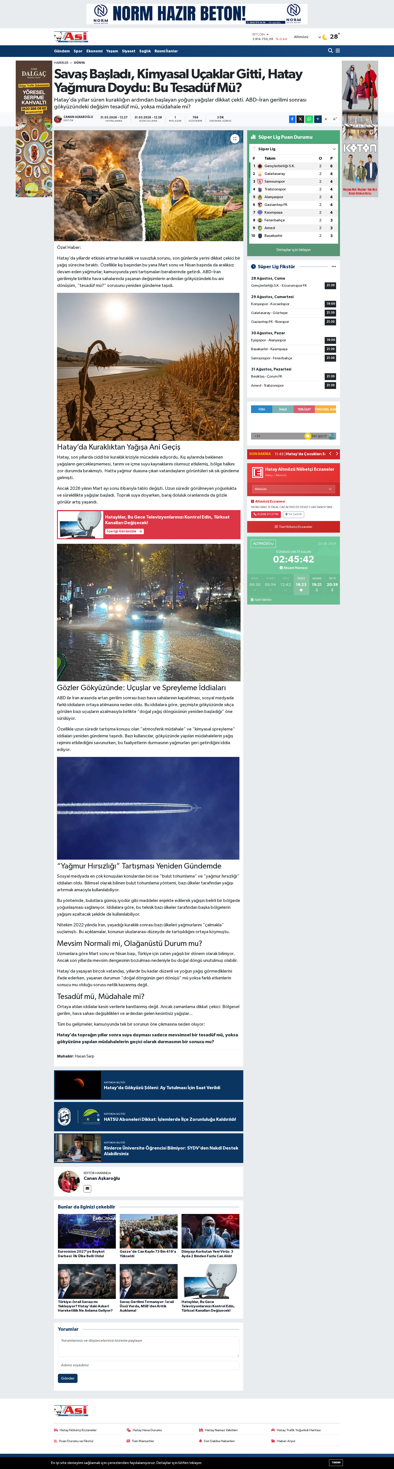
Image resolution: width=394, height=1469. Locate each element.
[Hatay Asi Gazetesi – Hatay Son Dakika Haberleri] (71, 36)
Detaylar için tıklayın (294, 250)
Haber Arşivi (286, 1441)
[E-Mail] (87, 1189)
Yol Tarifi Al (295, 514)
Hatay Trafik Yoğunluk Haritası (299, 1430)
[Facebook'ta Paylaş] (292, 119)
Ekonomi (94, 51)
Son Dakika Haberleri (219, 1441)
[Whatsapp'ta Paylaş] (309, 119)
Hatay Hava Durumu (147, 1430)
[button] (330, 454)
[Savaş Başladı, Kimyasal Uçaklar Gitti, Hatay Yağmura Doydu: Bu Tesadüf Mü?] (149, 185)
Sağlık (145, 51)
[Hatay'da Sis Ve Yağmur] (149, 612)
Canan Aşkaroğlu (102, 1178)
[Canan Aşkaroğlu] (69, 1181)
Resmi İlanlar (166, 51)
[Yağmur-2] (148, 808)
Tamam (336, 1462)
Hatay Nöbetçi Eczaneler (78, 1430)
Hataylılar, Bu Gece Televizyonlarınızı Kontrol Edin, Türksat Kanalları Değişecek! (208, 1306)
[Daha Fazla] (318, 119)
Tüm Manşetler (143, 1441)
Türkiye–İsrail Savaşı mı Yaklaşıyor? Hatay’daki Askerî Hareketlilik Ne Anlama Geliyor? (85, 1306)
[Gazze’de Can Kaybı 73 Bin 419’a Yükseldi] (149, 1231)
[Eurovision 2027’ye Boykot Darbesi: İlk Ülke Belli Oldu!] (87, 1231)
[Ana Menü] (337, 51)
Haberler (61, 62)
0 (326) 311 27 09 (267, 514)
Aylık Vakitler (263, 599)
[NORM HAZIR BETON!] (197, 14)
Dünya (79, 62)
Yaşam (112, 51)
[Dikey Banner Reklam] (360, 129)
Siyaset (128, 51)
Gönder (68, 1378)
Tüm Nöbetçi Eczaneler (295, 527)
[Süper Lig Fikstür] (334, 267)
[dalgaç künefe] (34, 129)
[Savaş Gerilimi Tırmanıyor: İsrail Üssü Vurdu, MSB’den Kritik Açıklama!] (149, 1281)
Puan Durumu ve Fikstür (76, 1441)
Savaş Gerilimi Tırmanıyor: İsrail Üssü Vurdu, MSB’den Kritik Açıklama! (147, 1306)
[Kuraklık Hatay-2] (148, 366)
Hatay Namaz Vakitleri (221, 1430)
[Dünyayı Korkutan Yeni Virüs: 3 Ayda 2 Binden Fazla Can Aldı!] (210, 1231)
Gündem (62, 51)
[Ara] (331, 51)
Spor (78, 51)
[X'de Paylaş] (300, 119)
